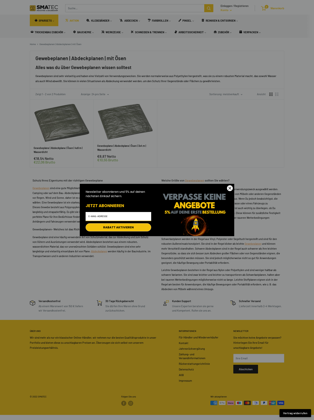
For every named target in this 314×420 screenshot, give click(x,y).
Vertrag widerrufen (295, 413)
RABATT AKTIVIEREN (118, 227)
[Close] (230, 188)
